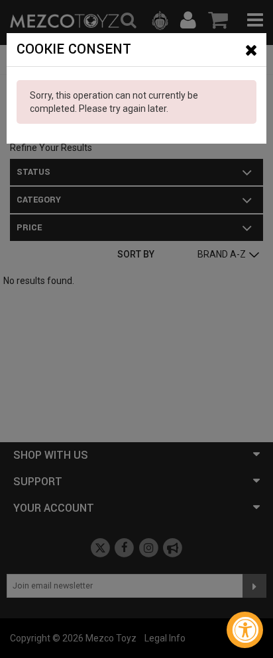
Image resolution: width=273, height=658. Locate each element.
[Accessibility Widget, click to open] (245, 630)
